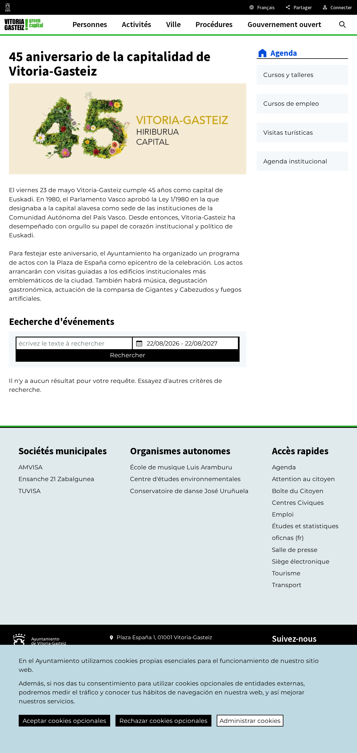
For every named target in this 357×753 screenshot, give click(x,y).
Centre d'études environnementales (185, 478)
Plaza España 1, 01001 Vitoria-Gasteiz (164, 637)
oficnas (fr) (288, 537)
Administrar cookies (250, 720)
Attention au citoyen (303, 478)
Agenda (284, 53)
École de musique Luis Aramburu (181, 467)
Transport (286, 584)
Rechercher (127, 355)
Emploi (283, 514)
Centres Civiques (298, 502)
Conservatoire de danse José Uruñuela (189, 490)
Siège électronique (300, 561)
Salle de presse (294, 549)
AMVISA (30, 467)
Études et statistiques (305, 526)
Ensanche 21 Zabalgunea (56, 478)
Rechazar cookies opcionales (163, 720)
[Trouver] (342, 24)
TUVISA (29, 490)
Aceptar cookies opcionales (64, 720)
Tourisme (286, 573)
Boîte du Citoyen (298, 490)
